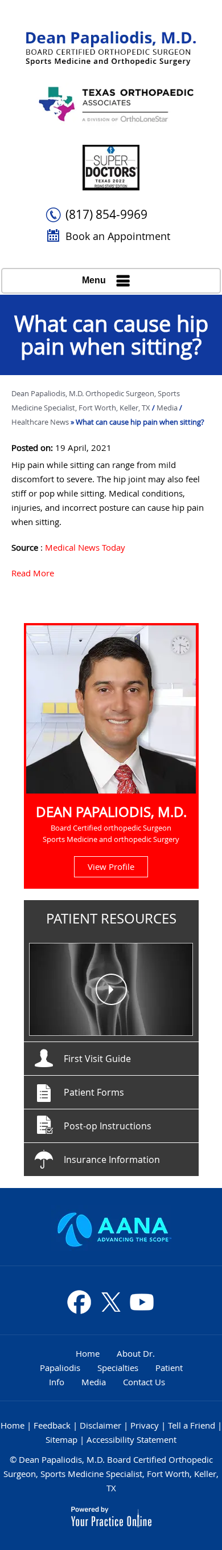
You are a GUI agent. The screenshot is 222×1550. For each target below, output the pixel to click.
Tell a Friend (191, 1425)
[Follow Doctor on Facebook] (79, 1302)
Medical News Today (85, 547)
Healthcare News (40, 422)
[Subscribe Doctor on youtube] (141, 1302)
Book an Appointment (117, 236)
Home (88, 1353)
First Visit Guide (97, 1058)
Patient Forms (94, 1092)
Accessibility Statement (131, 1439)
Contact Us (144, 1382)
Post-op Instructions (107, 1126)
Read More (32, 573)
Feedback (52, 1425)
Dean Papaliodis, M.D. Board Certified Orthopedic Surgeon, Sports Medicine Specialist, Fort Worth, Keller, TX (111, 1474)
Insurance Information (112, 1159)
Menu (94, 280)
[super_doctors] (111, 167)
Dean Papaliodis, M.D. (111, 812)
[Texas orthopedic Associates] (111, 105)
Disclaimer (100, 1425)
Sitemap (61, 1439)
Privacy (144, 1425)
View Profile (111, 866)
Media (168, 407)
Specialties (117, 1367)
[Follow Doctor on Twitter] (110, 1302)
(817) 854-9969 (106, 214)
